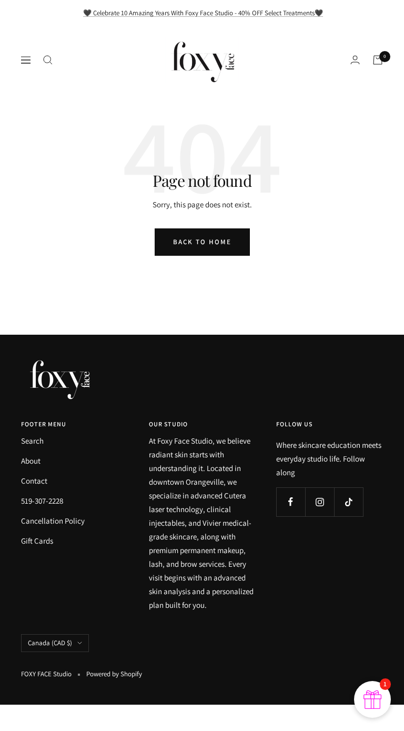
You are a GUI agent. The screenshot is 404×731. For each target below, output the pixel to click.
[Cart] (377, 60)
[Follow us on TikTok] (348, 501)
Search (32, 441)
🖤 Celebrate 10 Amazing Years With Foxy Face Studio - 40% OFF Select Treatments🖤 (203, 12)
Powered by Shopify (114, 673)
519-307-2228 (42, 501)
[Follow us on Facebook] (290, 501)
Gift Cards (37, 541)
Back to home (202, 241)
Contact (34, 481)
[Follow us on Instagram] (319, 501)
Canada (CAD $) (50, 642)
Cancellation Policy (53, 521)
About (31, 461)
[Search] (48, 60)
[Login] (355, 59)
